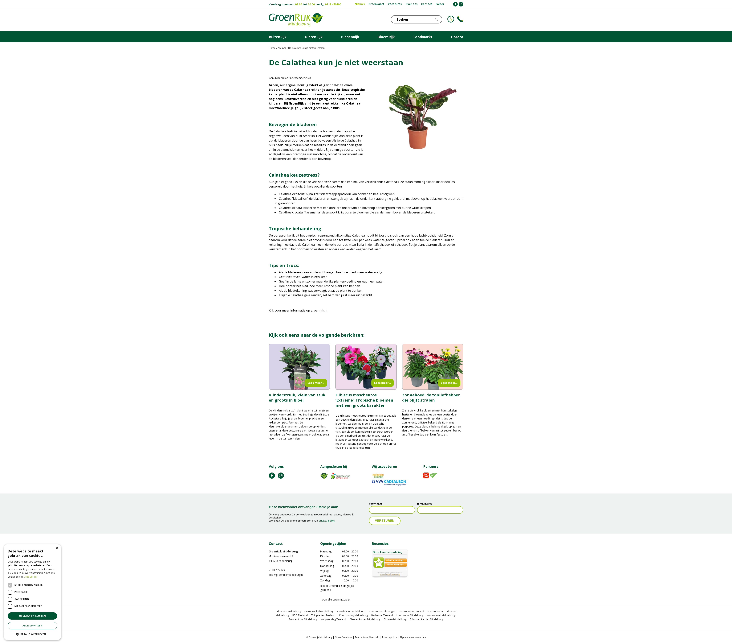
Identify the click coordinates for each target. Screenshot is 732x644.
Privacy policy (389, 637)
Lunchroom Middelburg (409, 615)
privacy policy (327, 520)
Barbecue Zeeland (382, 615)
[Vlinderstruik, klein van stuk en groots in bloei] (299, 367)
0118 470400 (333, 4)
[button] (32, 634)
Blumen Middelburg (395, 619)
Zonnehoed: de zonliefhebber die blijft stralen (431, 397)
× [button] (56, 548)
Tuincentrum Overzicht (367, 637)
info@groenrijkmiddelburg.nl (286, 574)
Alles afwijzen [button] (32, 625)
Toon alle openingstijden (335, 599)
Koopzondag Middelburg (353, 615)
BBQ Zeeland (300, 615)
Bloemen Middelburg (289, 611)
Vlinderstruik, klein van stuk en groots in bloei (297, 397)
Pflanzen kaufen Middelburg (426, 619)
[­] (455, 4)
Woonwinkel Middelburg (441, 615)
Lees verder (30, 576)
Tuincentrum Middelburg (303, 619)
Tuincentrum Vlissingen (382, 611)
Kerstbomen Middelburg (351, 611)
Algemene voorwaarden (413, 637)
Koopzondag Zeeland (333, 619)
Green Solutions (343, 637)
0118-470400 (277, 570)
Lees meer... (315, 383)
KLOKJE (450, 19)
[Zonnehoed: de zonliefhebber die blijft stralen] (432, 367)
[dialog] (32, 592)
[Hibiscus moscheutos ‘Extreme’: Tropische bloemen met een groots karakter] (366, 367)
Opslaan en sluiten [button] (32, 615)
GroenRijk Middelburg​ (283, 551)
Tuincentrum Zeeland (411, 611)
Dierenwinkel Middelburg (318, 611)
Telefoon (460, 19)
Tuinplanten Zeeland (323, 615)
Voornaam (375, 503)
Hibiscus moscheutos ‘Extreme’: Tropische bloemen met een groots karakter (364, 400)
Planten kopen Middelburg (365, 619)
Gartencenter (435, 611)
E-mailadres (424, 503)
